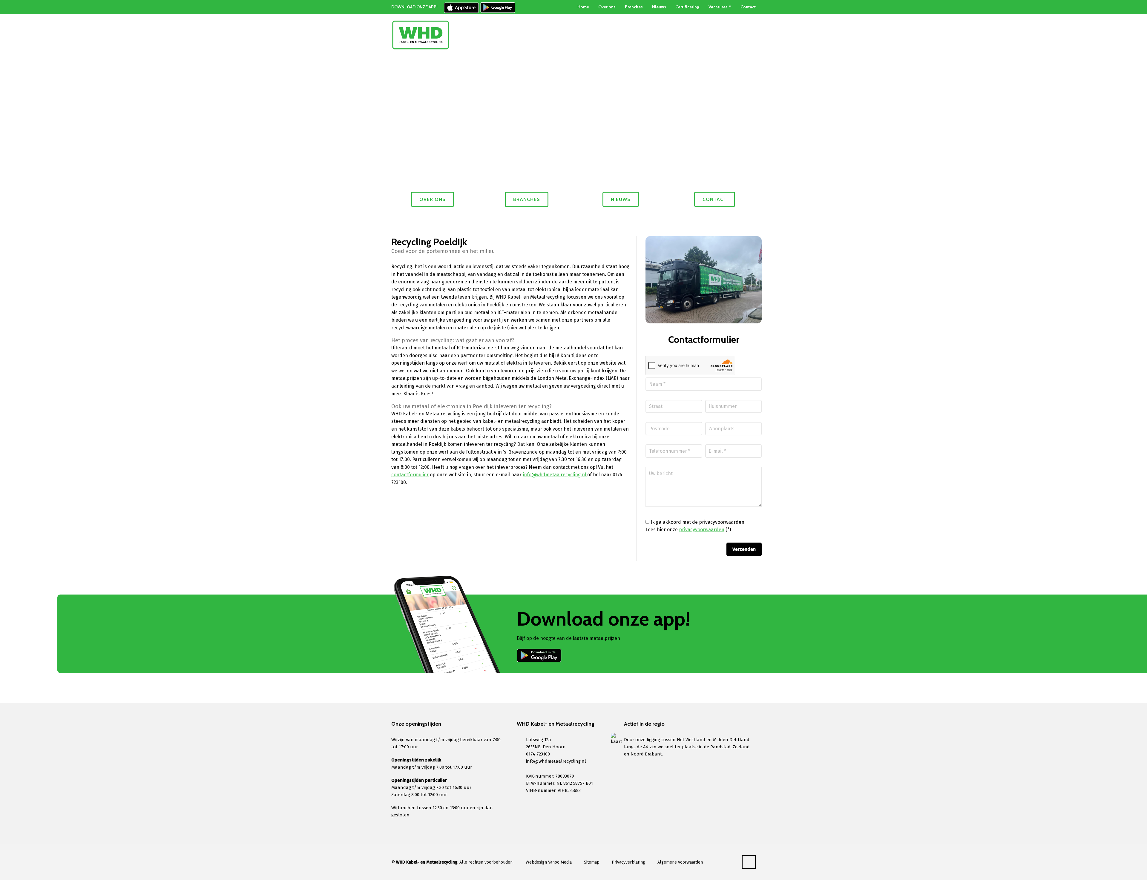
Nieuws (659, 7)
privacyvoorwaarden (701, 529)
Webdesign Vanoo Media (549, 862)
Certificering (687, 7)
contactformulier (410, 474)
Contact (748, 7)
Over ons (607, 7)
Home (583, 7)
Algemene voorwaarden (680, 862)
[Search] (752, 35)
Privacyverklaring (628, 862)
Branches (634, 7)
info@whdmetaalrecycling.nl (555, 474)
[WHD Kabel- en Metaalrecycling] (420, 35)
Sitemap (591, 862)
